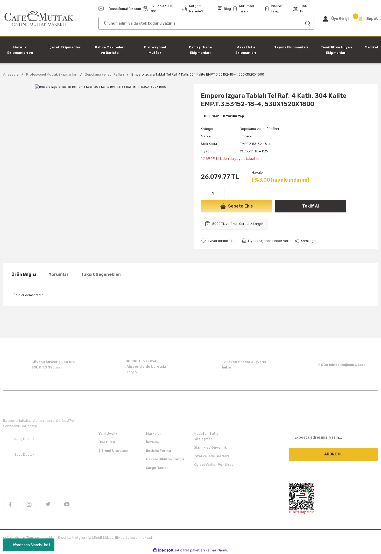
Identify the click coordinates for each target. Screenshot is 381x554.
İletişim (152, 442)
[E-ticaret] (190, 550)
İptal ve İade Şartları (211, 456)
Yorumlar (59, 274)
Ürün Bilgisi (23, 274)
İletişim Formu (158, 451)
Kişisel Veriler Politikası (214, 465)
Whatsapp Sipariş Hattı (32, 545)
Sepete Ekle (240, 206)
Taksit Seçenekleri (101, 274)
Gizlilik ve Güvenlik (210, 447)
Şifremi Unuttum (113, 451)
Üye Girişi (106, 442)
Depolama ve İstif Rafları (259, 129)
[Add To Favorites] (218, 240)
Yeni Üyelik (107, 433)
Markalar (153, 433)
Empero (246, 136)
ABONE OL (333, 454)
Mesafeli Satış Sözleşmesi (206, 436)
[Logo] (39, 18)
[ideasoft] (163, 550)
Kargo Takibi (157, 468)
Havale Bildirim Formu (165, 459)
